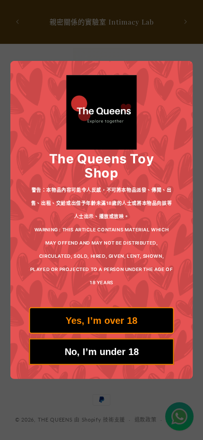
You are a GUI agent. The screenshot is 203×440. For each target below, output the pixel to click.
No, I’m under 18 (102, 352)
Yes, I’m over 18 (101, 320)
